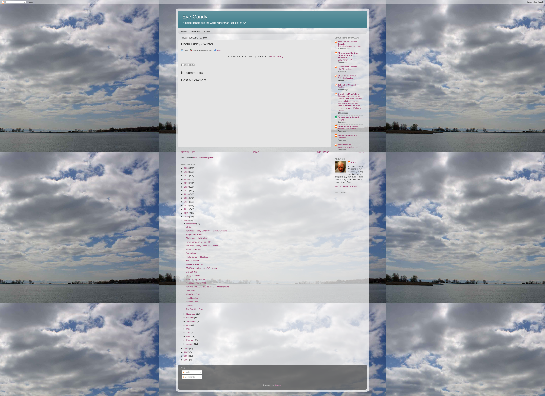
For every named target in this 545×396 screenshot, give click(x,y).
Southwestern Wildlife (347, 129)
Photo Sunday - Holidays (197, 257)
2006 (186, 356)
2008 (186, 349)
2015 (186, 198)
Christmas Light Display (196, 238)
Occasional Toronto (347, 67)
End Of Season (192, 261)
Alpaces (189, 305)
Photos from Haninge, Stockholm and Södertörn (348, 55)
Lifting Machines (193, 276)
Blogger (277, 385)
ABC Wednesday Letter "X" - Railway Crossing (206, 231)
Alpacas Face (192, 302)
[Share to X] (187, 65)
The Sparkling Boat (194, 309)
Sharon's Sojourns (347, 76)
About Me (195, 31)
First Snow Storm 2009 (196, 283)
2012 (186, 209)
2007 (186, 352)
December (191, 224)
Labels (207, 31)
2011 (186, 213)
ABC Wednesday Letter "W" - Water (202, 246)
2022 (186, 172)
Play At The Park (345, 69)
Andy (353, 162)
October (190, 318)
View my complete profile (346, 186)
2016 (186, 194)
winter (219, 50)
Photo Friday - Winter (195, 279)
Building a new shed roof (348, 147)
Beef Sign (342, 87)
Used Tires (190, 291)
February (190, 340)
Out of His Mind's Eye (348, 94)
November (191, 314)
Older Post (322, 151)
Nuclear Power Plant (195, 264)
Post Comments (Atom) (203, 158)
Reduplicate (191, 253)
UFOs (188, 227)
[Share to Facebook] (190, 65)
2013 (186, 205)
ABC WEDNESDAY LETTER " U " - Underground (207, 287)
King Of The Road (194, 234)
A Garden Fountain (345, 78)
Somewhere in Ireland (348, 117)
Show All (361, 152)
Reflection (342, 138)
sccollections (344, 145)
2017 (186, 191)
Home (183, 31)
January (190, 344)
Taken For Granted (347, 85)
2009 (186, 220)
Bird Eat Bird (191, 272)
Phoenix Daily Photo (348, 126)
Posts (187, 372)
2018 (186, 187)
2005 (186, 360)
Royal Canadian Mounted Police (200, 242)
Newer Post (188, 151)
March (189, 336)
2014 (186, 202)
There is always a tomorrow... (350, 46)
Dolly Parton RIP (345, 60)
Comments (189, 377)
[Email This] (182, 65)
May (188, 329)
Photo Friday (276, 56)
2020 (186, 179)
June (188, 325)
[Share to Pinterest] (193, 65)
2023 (186, 168)
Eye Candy (194, 17)
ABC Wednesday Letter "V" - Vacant (202, 268)
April (188, 333)
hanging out (342, 120)
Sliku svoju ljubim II (347, 135)
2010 (186, 217)
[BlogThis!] (185, 65)
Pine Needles (192, 298)
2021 (186, 176)
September (191, 321)
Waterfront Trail (193, 294)
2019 (186, 183)
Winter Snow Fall (193, 249)
